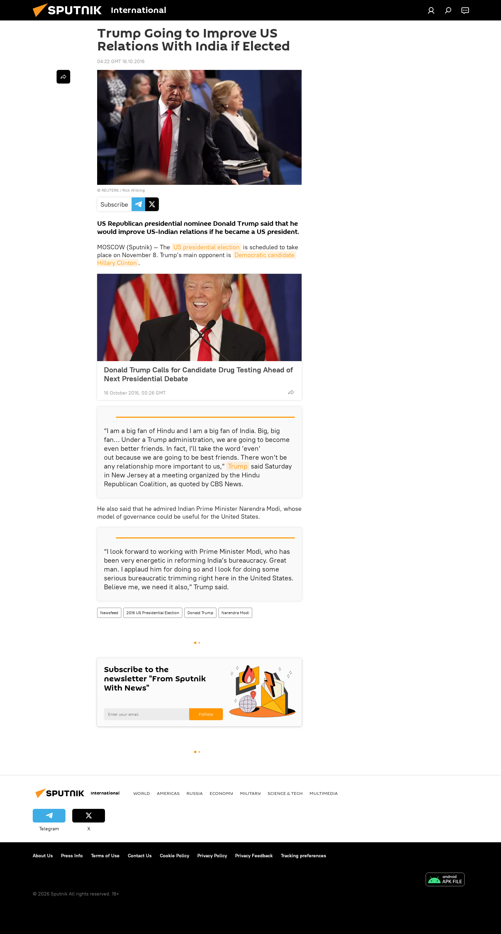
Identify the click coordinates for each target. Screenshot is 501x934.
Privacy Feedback (254, 856)
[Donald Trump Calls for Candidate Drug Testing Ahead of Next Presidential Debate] (199, 317)
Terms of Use (105, 856)
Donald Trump (200, 612)
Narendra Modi (235, 612)
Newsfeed (109, 612)
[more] (291, 392)
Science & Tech (285, 793)
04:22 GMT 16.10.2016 (121, 61)
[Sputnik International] (70, 19)
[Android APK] (445, 880)
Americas (168, 793)
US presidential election (206, 247)
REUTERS (110, 190)
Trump (237, 466)
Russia (194, 793)
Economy (221, 793)
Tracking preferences (303, 856)
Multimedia (323, 793)
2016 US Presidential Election (152, 612)
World (141, 793)
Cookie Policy (174, 856)
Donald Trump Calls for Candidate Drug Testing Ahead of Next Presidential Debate (198, 374)
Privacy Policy (212, 856)
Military (250, 793)
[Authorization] (431, 10)
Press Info (72, 856)
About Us (43, 856)
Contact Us (140, 856)
